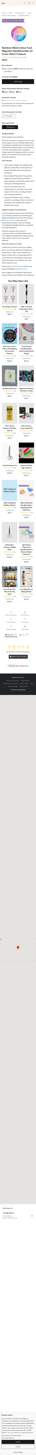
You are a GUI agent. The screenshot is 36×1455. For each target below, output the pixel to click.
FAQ (31, 683)
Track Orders (11, 622)
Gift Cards (25, 629)
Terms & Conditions (13, 681)
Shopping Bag (11, 629)
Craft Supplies (20, 13)
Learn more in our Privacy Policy (11, 1435)
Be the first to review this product (18, 652)
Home (4, 13)
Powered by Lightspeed (18, 690)
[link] (18, 1451)
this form (24, 269)
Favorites (25, 622)
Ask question (23, 57)
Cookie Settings (13, 686)
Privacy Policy (25, 681)
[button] (3, 3)
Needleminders (24, 15)
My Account (25, 615)
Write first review (19, 657)
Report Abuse (24, 686)
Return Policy (24, 683)
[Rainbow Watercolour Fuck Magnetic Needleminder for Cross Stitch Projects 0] (18, 31)
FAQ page (18, 266)
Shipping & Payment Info (11, 683)
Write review (14, 57)
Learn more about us (8, 1438)
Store (10, 13)
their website (10, 220)
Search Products (11, 615)
